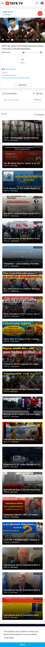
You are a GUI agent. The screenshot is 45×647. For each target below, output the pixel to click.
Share (22, 63)
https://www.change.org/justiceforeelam (16, 78)
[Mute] (37, 40)
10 (33, 39)
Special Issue (10, 69)
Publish (37, 100)
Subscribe (40, 13)
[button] (22, 30)
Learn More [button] (9, 638)
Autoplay (40, 115)
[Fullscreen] (41, 40)
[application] (22, 30)
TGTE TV (7, 12)
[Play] (3, 40)
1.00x (29, 40)
